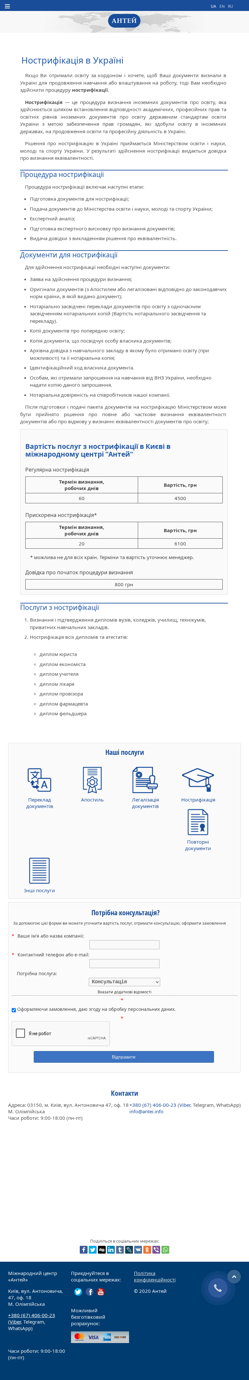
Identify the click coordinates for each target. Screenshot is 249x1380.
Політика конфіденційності (155, 1276)
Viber (184, 1105)
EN (222, 6)
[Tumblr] (120, 1250)
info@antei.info (146, 1111)
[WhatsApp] (165, 1250)
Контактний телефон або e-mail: (53, 955)
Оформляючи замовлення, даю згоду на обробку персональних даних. (96, 1009)
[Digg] (102, 1250)
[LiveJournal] (129, 1250)
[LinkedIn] (111, 1250)
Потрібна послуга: (37, 973)
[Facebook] (84, 1250)
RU (230, 6)
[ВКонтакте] (138, 1250)
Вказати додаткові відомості (124, 992)
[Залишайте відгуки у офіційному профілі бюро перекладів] (90, 1292)
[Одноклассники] (147, 1250)
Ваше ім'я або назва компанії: (51, 936)
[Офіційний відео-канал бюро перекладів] (101, 1292)
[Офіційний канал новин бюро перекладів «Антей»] (78, 1292)
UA (214, 6)
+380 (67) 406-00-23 (152, 1105)
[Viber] (156, 1250)
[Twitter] (93, 1250)
